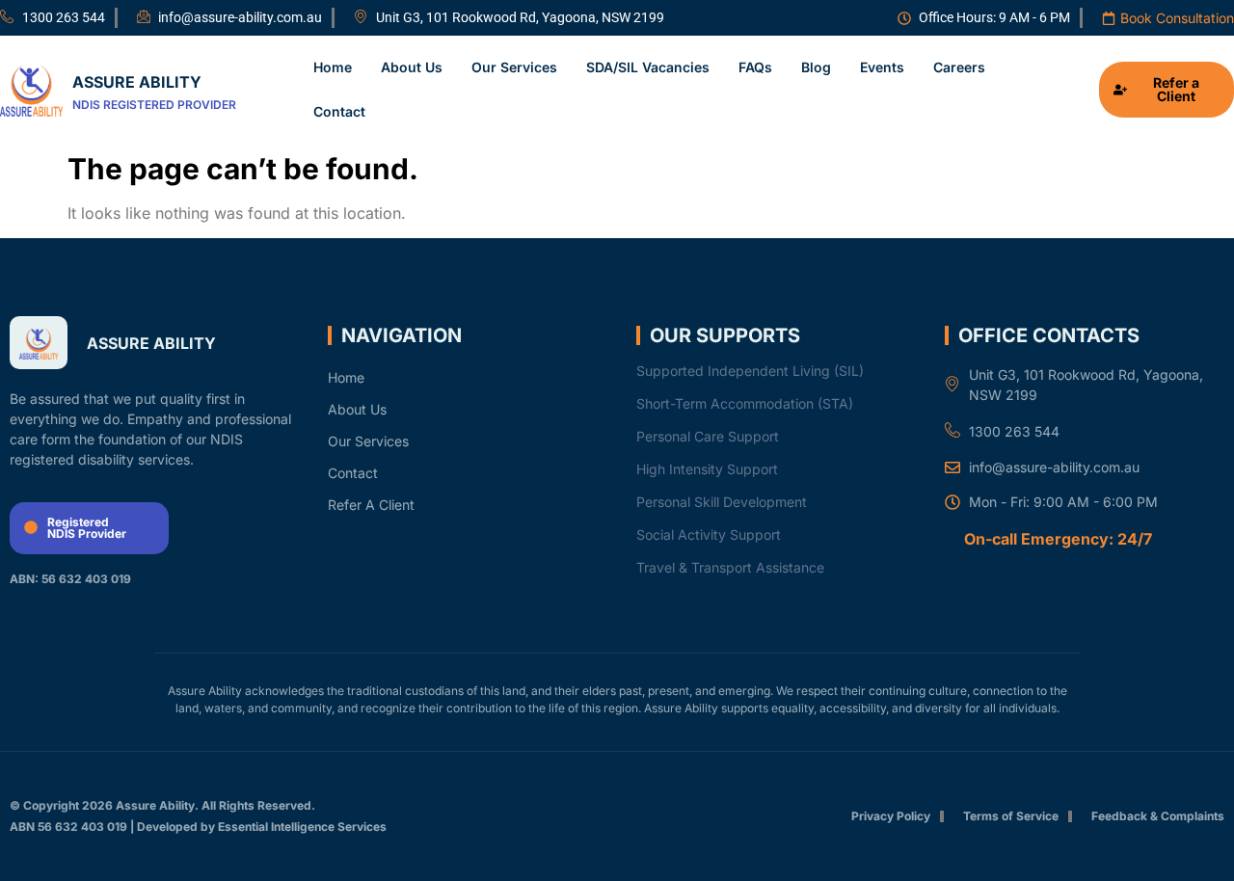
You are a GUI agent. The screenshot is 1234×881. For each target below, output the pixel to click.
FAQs (755, 67)
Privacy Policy (890, 816)
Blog (816, 67)
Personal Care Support (707, 436)
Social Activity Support (708, 534)
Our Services (514, 67)
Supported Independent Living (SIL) (750, 370)
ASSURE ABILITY (136, 82)
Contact (339, 111)
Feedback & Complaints (1157, 816)
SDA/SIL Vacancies (648, 67)
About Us (412, 67)
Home (332, 67)
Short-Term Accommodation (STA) (744, 403)
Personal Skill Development (721, 502)
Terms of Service (1011, 816)
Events (882, 67)
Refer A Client (371, 504)
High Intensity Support (707, 469)
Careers (959, 67)
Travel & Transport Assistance (730, 567)
